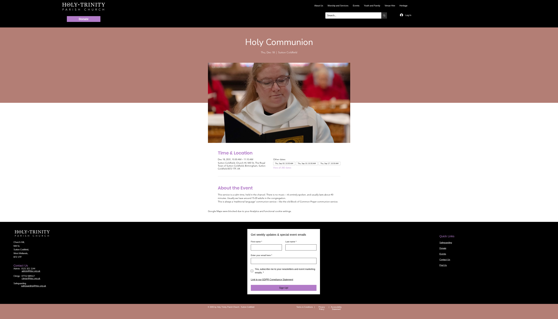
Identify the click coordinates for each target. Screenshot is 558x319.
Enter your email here (261, 255)
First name (256, 241)
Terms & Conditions (304, 308)
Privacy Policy (322, 308)
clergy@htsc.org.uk (31, 281)
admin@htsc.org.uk (31, 272)
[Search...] (384, 15)
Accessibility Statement (336, 308)
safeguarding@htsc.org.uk (33, 289)
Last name (290, 241)
